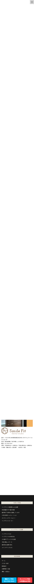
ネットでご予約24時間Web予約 (24, 580)
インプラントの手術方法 (8, 536)
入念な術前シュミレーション (9, 515)
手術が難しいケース (7, 542)
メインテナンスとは (7, 547)
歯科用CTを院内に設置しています (11, 512)
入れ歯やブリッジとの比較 (9, 539)
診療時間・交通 (6, 569)
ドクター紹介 (5, 563)
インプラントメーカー (7, 521)
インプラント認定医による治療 (10, 507)
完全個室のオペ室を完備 (8, 510)
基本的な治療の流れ (7, 545)
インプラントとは (6, 534)
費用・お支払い (6, 571)
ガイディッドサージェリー (9, 518)
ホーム (3, 560)
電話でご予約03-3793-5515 (9, 580)
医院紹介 (4, 566)
